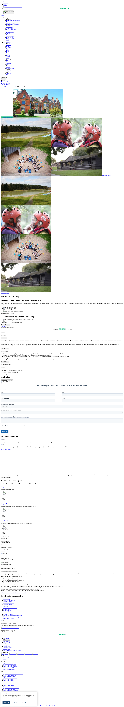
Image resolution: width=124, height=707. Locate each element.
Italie (7, 51)
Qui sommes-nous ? (7, 1)
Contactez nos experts (5, 449)
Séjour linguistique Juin (8, 679)
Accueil (2, 86)
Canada (8, 61)
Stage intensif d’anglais (8, 618)
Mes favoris (10, 12)
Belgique (8, 55)
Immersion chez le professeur (13, 24)
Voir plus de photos (106, 175)
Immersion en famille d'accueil (13, 20)
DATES (2, 367)
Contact (5, 5)
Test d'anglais (6, 649)
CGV (4, 659)
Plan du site (18, 705)
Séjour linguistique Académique (10, 690)
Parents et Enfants (10, 32)
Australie (8, 67)
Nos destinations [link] (7, 42)
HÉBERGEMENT (4, 348)
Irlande (7, 46)
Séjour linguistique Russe (9, 669)
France (7, 54)
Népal (7, 74)
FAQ (4, 4)
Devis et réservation (5, 324)
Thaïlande (8, 73)
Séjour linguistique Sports (9, 689)
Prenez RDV (3, 326)
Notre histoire (6, 641)
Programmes (6, 639)
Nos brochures (6, 642)
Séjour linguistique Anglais (9, 664)
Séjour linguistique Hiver (9, 676)
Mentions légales (7, 657)
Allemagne (8, 47)
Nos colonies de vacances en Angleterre (12, 617)
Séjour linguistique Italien (9, 667)
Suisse (7, 58)
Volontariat (8, 33)
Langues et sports (10, 37)
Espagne (8, 48)
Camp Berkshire (5, 487)
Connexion (10, 11)
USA (7, 60)
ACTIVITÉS (3, 338)
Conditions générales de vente (37, 705)
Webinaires (5, 645)
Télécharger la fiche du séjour (7, 327)
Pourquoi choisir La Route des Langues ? (12, 650)
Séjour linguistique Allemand (10, 666)
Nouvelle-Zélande (10, 68)
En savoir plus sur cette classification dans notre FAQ (14, 593)
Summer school (9, 28)
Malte (7, 52)
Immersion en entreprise (11, 21)
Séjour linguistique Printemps (10, 678)
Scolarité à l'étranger (11, 29)
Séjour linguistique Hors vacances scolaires (13, 674)
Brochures (5, 3)
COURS (2, 332)
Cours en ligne (9, 34)
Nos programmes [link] (7, 18)
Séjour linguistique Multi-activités (11, 688)
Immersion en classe (10, 23)
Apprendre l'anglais (7, 647)
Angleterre (8, 45)
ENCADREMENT (4, 361)
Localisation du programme (6, 380)
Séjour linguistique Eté (8, 680)
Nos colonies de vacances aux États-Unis (12, 615)
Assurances (12, 705)
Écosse (7, 50)
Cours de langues (10, 36)
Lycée (7, 40)
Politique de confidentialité (51, 705)
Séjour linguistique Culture (9, 686)
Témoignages (6, 646)
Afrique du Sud (9, 71)
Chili (7, 64)
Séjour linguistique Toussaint (10, 675)
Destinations (6, 638)
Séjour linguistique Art (8, 685)
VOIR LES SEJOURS (5, 477)
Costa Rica (8, 63)
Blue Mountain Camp (7, 520)
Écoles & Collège (10, 38)
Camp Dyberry (5, 504)
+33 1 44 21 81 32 (17, 7)
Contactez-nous (6, 643)
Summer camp (9, 27)
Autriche (8, 56)
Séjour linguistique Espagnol (9, 665)
